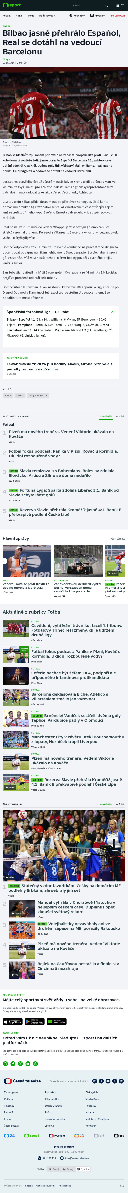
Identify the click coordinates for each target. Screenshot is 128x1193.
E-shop (8, 1119)
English (28, 1185)
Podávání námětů (55, 1119)
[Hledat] (106, 5)
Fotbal (7, 26)
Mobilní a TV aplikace (98, 1119)
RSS (122, 1185)
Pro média (50, 1092)
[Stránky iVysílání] (57, 1136)
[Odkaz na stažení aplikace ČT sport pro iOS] (13, 1021)
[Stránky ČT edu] (119, 1136)
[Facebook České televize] (101, 1081)
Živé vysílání (92, 1092)
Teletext (9, 1105)
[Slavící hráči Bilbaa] (64, 103)
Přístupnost (65, 1185)
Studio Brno (92, 1099)
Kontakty (91, 1125)
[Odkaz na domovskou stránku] (17, 5)
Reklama (9, 1099)
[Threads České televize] (121, 1081)
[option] (54, 1169)
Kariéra (90, 1112)
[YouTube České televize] (108, 1081)
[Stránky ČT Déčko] (79, 1136)
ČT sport (7, 59)
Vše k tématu (117, 538)
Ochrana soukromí (45, 1185)
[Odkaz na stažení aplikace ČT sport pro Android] (35, 1021)
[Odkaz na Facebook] (13, 1063)
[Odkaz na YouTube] (28, 1063)
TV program (11, 1092)
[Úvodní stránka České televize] (22, 1081)
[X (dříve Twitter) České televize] (114, 1081)
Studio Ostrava (53, 1105)
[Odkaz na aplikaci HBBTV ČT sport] (57, 1021)
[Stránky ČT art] (99, 1136)
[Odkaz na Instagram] (5, 1063)
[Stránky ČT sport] (31, 1136)
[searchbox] (87, 5)
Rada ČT (8, 1112)
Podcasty (91, 1105)
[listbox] (68, 1169)
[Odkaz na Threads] (35, 1063)
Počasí (48, 1112)
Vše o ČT (49, 1125)
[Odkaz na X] (20, 1063)
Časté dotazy (11, 1125)
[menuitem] (6, 15)
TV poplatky (52, 1099)
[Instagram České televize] (94, 1081)
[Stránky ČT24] (9, 1136)
